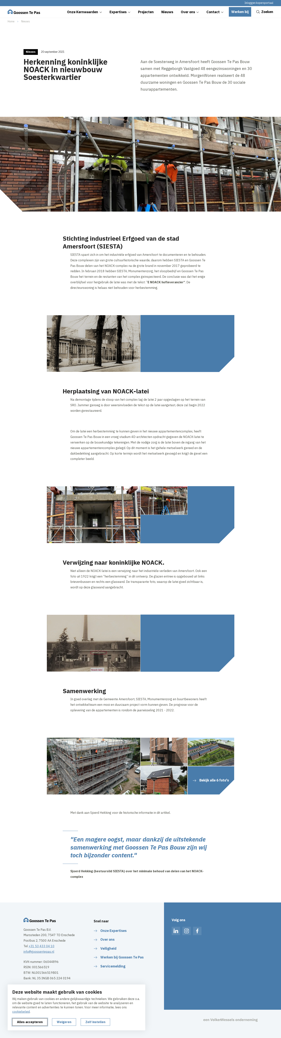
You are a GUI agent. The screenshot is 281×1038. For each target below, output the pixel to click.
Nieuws (25, 21)
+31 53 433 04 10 (41, 946)
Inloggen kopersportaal (258, 3)
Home (11, 21)
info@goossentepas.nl (39, 952)
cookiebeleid (21, 1012)
